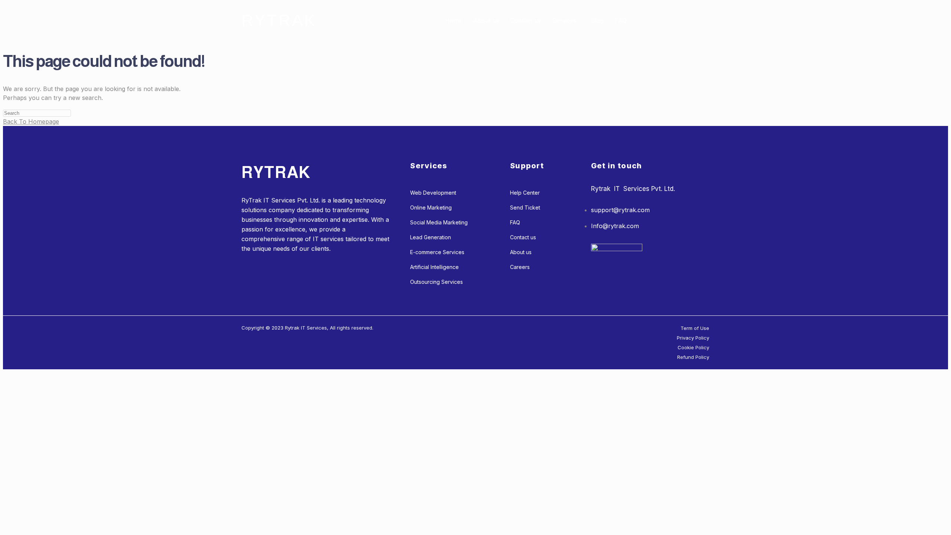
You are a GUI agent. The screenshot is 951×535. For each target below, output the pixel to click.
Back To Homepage (31, 121)
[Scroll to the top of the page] (5, 373)
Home (453, 20)
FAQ (621, 20)
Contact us (525, 20)
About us (486, 20)
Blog (597, 20)
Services (564, 20)
